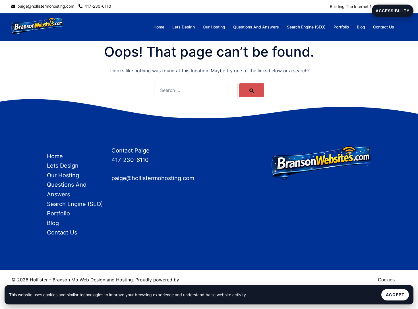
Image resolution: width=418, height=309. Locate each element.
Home (159, 26)
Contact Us (383, 26)
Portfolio (341, 26)
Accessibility (392, 11)
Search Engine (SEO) (306, 26)
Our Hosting (214, 26)
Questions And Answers (256, 26)
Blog (361, 26)
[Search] (251, 90)
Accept (395, 294)
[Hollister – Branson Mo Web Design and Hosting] (37, 27)
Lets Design (183, 26)
